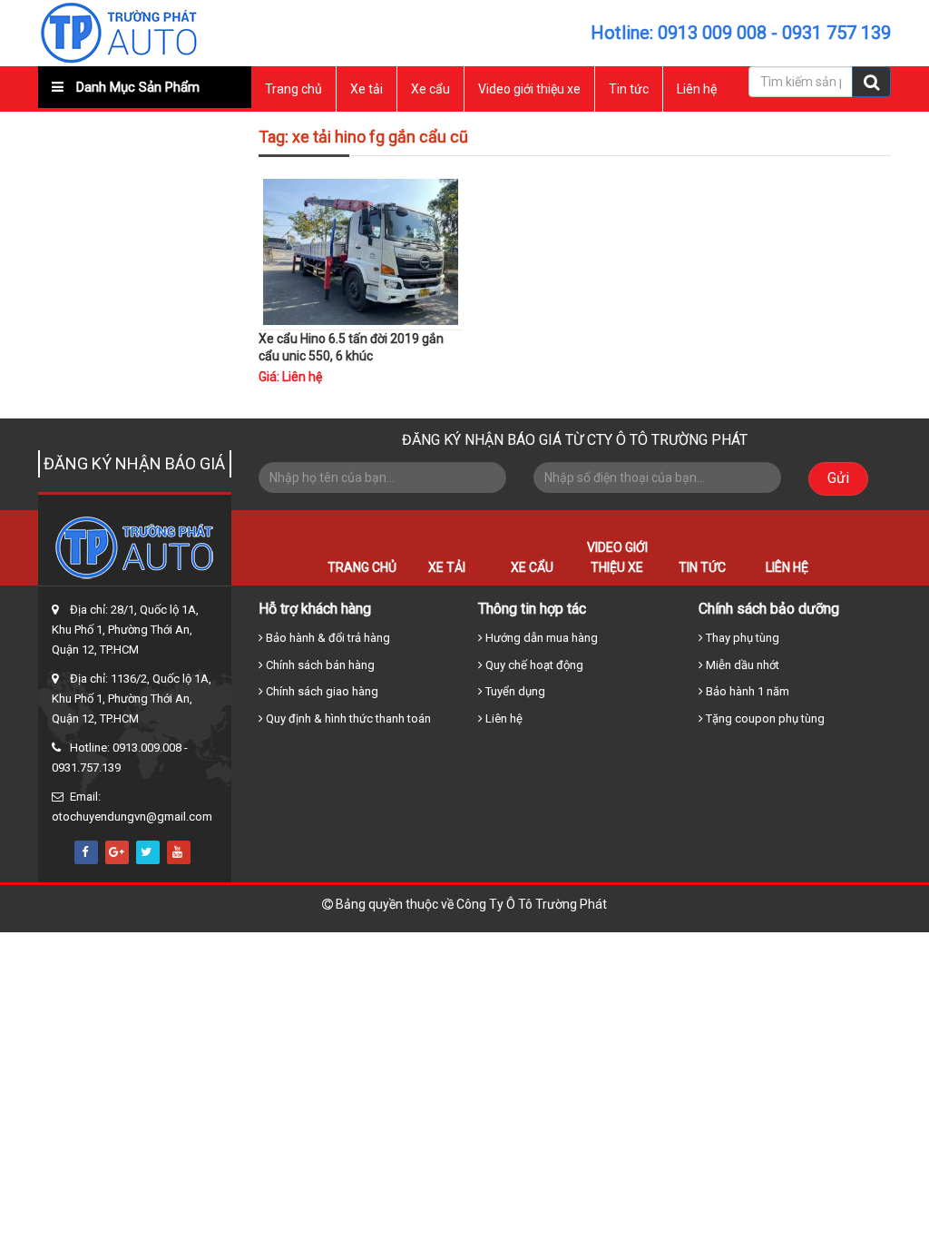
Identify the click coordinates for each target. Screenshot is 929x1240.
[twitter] (148, 852)
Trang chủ (293, 89)
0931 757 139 (836, 33)
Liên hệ (697, 89)
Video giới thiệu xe (529, 89)
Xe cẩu (430, 89)
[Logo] (119, 32)
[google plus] (117, 852)
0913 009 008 (712, 33)
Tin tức (629, 89)
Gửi (838, 478)
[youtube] (179, 852)
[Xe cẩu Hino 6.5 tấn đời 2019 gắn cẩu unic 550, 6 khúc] (361, 250)
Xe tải (366, 89)
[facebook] (86, 852)
